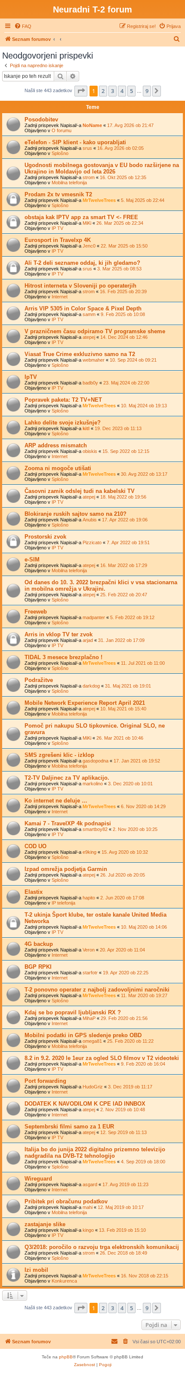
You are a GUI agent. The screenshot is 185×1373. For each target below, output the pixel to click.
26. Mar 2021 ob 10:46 (119, 738)
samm (89, 314)
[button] (80, 91)
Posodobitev (41, 119)
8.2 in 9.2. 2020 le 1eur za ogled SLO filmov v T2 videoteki (102, 1058)
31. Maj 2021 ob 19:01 (128, 685)
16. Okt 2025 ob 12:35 (123, 177)
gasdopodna (95, 760)
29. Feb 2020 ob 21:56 (124, 1018)
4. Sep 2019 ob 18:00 (143, 1161)
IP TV (57, 228)
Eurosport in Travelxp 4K (58, 240)
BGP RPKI (38, 967)
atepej (89, 337)
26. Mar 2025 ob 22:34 (119, 223)
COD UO (35, 846)
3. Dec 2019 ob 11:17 (130, 1086)
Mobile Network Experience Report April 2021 (85, 703)
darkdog (91, 685)
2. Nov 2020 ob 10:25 (135, 829)
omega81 (92, 1041)
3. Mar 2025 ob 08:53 (119, 268)
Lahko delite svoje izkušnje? (63, 422)
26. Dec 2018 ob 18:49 (123, 1252)
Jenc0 (89, 245)
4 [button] (121, 91)
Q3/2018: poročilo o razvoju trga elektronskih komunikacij (102, 1247)
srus (87, 148)
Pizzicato (92, 542)
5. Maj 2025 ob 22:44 (142, 200)
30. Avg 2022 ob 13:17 (144, 474)
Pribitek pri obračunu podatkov (66, 1201)
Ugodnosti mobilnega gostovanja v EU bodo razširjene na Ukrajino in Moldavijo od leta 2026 (102, 168)
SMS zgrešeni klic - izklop (59, 755)
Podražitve (39, 680)
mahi (87, 1207)
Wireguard (38, 1178)
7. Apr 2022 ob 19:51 (128, 542)
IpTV (31, 377)
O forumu (61, 130)
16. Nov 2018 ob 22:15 (144, 1275)
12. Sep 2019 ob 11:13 (123, 1132)
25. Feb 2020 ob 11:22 (130, 1041)
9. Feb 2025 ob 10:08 (123, 314)
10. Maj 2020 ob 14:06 (144, 927)
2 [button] (103, 91)
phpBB (66, 1356)
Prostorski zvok (45, 536)
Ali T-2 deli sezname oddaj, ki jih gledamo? (82, 263)
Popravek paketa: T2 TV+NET (63, 400)
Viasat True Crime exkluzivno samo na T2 (80, 354)
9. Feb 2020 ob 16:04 (143, 1063)
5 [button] (131, 91)
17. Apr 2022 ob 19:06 (125, 519)
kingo (88, 1230)
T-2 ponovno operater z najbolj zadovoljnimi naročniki (97, 989)
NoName (92, 125)
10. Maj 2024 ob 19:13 (144, 405)
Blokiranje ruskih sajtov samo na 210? (75, 514)
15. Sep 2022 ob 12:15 (125, 451)
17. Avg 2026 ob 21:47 (130, 125)
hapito (89, 897)
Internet (60, 296)
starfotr (90, 972)
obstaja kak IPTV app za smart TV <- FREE (81, 217)
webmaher (94, 360)
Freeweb (36, 611)
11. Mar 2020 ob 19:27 (144, 995)
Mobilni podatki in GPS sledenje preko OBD (83, 1035)
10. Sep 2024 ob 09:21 (133, 360)
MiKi (87, 223)
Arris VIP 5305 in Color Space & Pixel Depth (83, 308)
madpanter (94, 617)
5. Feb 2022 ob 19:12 (132, 617)
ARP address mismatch (56, 445)
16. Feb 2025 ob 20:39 (123, 291)
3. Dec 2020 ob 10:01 (130, 783)
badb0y (90, 382)
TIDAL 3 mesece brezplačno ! (63, 657)
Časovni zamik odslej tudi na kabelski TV (80, 491)
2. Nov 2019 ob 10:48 (122, 1109)
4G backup (39, 944)
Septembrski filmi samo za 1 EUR (69, 1126)
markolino (93, 783)
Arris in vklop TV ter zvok (58, 634)
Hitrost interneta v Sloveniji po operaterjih (80, 285)
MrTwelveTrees (99, 200)
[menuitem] (22, 26)
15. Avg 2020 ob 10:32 (125, 852)
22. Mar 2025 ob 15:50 (124, 245)
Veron (89, 949)
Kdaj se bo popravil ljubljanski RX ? (73, 1012)
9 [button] (146, 91)
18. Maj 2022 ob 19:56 (123, 496)
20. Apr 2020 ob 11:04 (122, 949)
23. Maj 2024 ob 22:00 (126, 382)
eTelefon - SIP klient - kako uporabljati (75, 142)
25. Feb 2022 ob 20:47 (123, 594)
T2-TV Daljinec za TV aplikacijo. (67, 778)
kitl (86, 428)
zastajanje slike (45, 1224)
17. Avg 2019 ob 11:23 (125, 1184)
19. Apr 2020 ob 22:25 (125, 972)
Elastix (34, 892)
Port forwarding (45, 1081)
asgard (90, 1184)
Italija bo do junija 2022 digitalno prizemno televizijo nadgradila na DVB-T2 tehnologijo (95, 1152)
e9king (89, 852)
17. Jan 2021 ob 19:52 (137, 760)
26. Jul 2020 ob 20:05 (122, 874)
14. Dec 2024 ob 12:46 (124, 337)
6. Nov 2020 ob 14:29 (143, 806)
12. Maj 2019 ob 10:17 (121, 1207)
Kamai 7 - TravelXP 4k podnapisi (68, 823)
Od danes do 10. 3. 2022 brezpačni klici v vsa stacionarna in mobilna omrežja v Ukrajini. (101, 585)
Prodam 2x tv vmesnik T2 (58, 194)
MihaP (89, 1018)
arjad (88, 640)
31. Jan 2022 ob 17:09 (121, 640)
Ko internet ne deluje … (56, 800)
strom (89, 177)
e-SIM (32, 559)
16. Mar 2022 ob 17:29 (123, 565)
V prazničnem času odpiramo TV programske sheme (95, 331)
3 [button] (112, 91)
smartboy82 (95, 829)
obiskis (90, 451)
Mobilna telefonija (69, 182)
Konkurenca (64, 1280)
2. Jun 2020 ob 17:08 (122, 897)
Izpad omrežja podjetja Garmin (66, 869)
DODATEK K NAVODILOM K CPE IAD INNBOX (85, 1103)
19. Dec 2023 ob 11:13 (118, 428)
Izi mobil (36, 1270)
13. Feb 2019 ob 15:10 (122, 1230)
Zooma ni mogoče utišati (58, 468)
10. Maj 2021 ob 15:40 (123, 708)
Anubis (90, 519)
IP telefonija (63, 902)
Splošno (60, 153)
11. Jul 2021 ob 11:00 (143, 663)
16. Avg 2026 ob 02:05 (120, 148)
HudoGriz (93, 1086)
